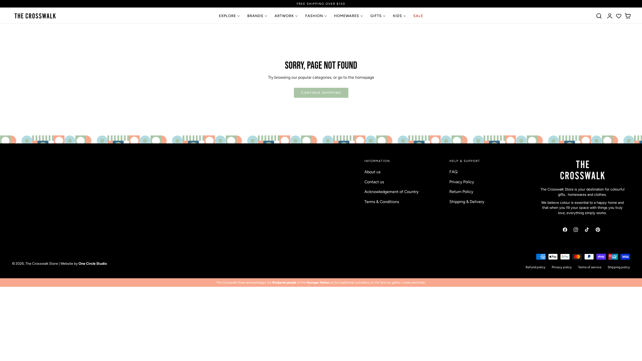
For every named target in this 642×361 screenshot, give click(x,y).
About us (372, 171)
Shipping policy (619, 267)
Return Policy (461, 191)
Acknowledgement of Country (391, 191)
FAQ (453, 171)
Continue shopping (321, 93)
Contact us (374, 181)
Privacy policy (562, 267)
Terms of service (589, 267)
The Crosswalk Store (41, 264)
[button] (599, 16)
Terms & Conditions (381, 201)
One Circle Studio (92, 264)
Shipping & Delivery (466, 201)
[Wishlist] (619, 16)
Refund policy (535, 267)
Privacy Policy (461, 181)
